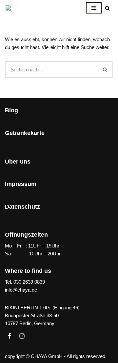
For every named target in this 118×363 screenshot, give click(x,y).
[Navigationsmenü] (94, 7)
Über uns (17, 161)
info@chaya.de (21, 290)
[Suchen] (107, 8)
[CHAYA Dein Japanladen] (11, 8)
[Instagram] (22, 336)
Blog (11, 110)
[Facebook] (9, 336)
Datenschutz (22, 206)
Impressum (20, 184)
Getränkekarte (25, 133)
